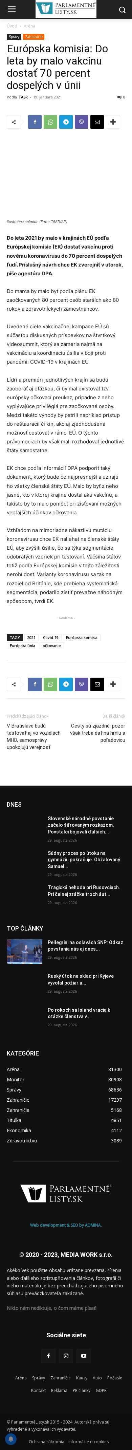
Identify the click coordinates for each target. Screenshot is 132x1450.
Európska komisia (81, 637)
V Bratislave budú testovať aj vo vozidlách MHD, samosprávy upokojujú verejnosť (34, 736)
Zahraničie (33, 36)
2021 (31, 637)
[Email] (97, 122)
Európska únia (22, 645)
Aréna (29, 26)
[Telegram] (66, 122)
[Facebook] (35, 122)
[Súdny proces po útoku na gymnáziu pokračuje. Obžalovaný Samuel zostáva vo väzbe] (24, 862)
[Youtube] (83, 1356)
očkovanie (52, 645)
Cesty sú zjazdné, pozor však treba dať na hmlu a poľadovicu (97, 733)
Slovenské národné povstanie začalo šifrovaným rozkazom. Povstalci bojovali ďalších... (81, 825)
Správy (14, 36)
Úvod (12, 26)
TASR (23, 96)
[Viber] (81, 122)
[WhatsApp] (50, 122)
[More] (113, 122)
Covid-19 (51, 637)
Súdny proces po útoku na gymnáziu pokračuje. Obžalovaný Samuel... (84, 859)
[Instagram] (66, 1356)
